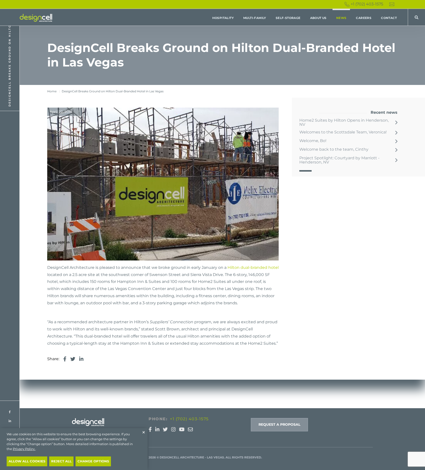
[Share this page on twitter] (72, 359)
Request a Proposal (279, 424)
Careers (363, 18)
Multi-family (254, 18)
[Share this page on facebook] (64, 359)
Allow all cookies (27, 461)
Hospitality (223, 18)
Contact (389, 18)
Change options (93, 461)
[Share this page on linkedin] (81, 359)
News (341, 18)
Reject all (61, 461)
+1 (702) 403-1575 (367, 4)
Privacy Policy (24, 449)
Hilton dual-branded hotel (253, 267)
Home (52, 91)
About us (318, 18)
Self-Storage (288, 18)
